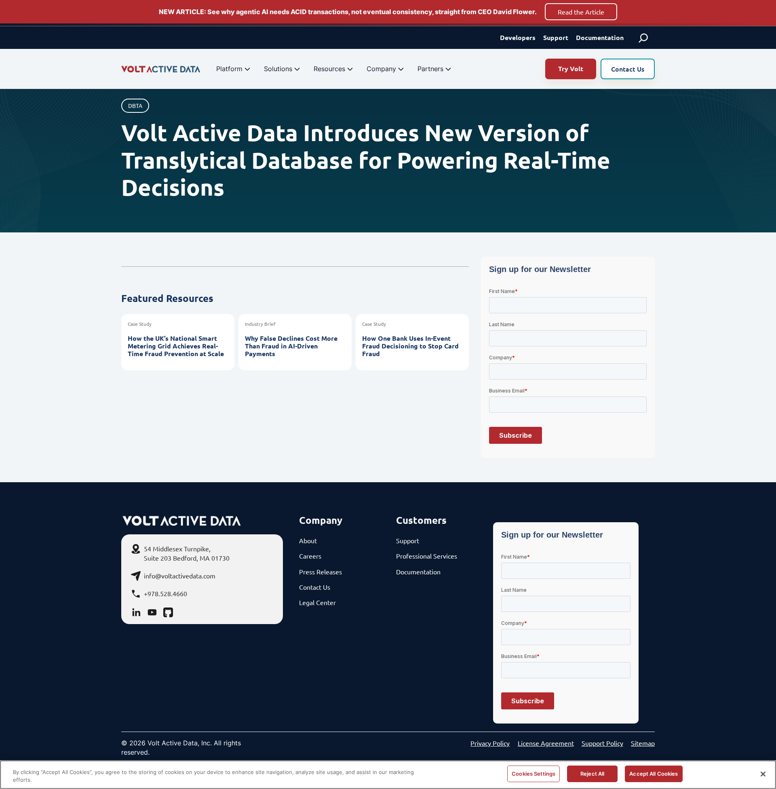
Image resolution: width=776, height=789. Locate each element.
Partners (430, 69)
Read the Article (581, 12)
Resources (329, 69)
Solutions (278, 69)
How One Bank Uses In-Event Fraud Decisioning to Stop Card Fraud (410, 346)
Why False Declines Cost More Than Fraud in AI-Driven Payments (291, 346)
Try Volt (570, 68)
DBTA (135, 105)
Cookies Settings (533, 773)
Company (381, 69)
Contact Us (627, 68)
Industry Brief (260, 324)
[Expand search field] (643, 38)
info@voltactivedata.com (179, 576)
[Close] (763, 774)
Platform (229, 69)
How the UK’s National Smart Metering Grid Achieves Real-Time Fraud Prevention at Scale (176, 346)
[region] (388, 774)
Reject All (592, 773)
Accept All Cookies (653, 773)
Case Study (140, 324)
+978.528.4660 (165, 593)
